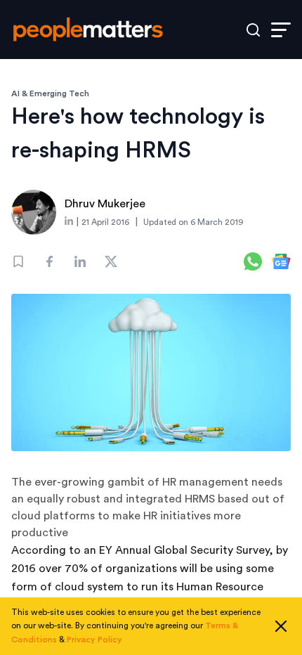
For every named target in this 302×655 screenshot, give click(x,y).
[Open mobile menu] (281, 29)
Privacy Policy (94, 639)
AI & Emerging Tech (50, 93)
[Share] (49, 261)
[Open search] (253, 30)
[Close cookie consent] (281, 626)
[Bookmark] (18, 261)
